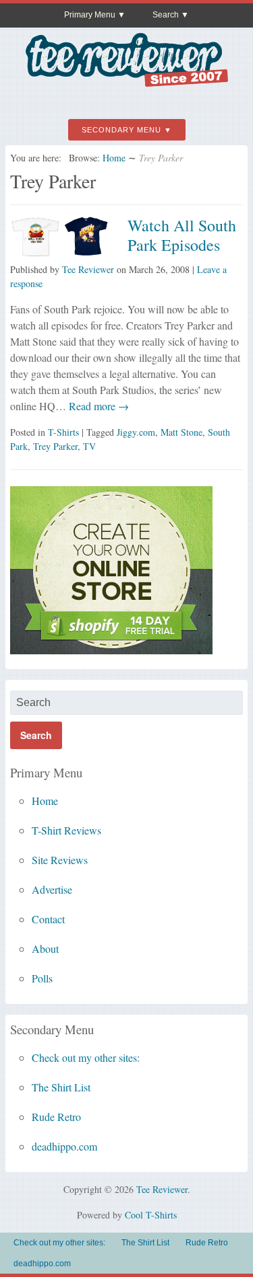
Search (165, 15)
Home (114, 157)
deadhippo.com (64, 1146)
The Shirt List (61, 1087)
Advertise (52, 889)
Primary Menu (89, 15)
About (45, 948)
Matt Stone (181, 432)
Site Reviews (60, 860)
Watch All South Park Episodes (182, 235)
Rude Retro (56, 1117)
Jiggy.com (136, 432)
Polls (42, 978)
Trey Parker (55, 446)
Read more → (97, 406)
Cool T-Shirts (151, 1214)
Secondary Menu (121, 130)
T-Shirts (63, 432)
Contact (48, 919)
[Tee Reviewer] (127, 82)
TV (89, 446)
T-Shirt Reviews (66, 830)
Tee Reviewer (88, 269)
